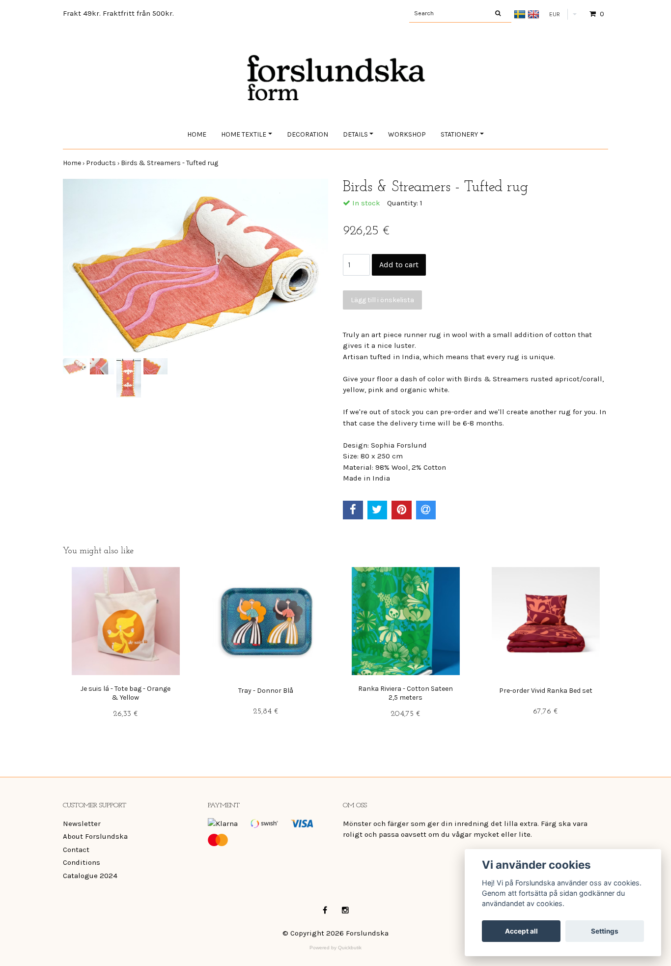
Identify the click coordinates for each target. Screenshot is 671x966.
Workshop (407, 134)
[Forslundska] (335, 67)
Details (355, 134)
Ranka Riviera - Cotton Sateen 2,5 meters (405, 693)
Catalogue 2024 (90, 875)
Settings (604, 931)
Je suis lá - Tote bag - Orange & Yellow (125, 693)
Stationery (459, 134)
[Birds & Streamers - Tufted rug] (195, 267)
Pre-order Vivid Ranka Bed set (545, 690)
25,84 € (266, 711)
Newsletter (82, 823)
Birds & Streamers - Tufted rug (170, 163)
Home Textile (243, 134)
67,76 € (545, 711)
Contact (76, 849)
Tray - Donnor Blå (265, 690)
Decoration (307, 134)
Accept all (521, 931)
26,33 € (125, 714)
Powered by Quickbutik (335, 947)
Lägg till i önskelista (382, 300)
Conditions (81, 862)
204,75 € (405, 714)
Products (103, 163)
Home (196, 134)
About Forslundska (95, 836)
